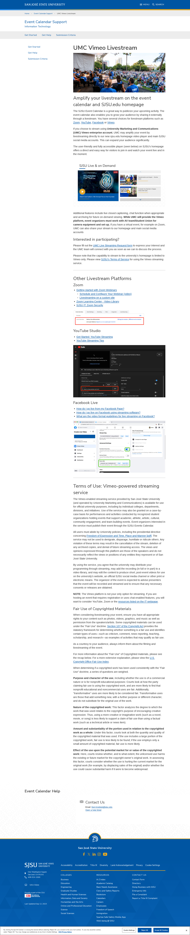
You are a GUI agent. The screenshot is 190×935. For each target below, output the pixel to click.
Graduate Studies (69, 890)
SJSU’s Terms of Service (115, 259)
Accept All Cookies (161, 930)
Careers (99, 902)
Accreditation (81, 865)
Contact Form (138, 879)
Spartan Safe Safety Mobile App (111, 917)
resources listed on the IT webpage (138, 601)
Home (27, 13)
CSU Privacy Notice (65, 932)
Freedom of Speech (105, 909)
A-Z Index (100, 879)
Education (65, 883)
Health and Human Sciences (73, 894)
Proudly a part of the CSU (35, 892)
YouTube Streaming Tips (90, 340)
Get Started (31, 35)
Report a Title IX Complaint (144, 898)
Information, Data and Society (74, 898)
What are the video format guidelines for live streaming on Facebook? (115, 416)
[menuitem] (30, 35)
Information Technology (38, 26)
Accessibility (66, 865)
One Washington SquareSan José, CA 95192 (37, 873)
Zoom (76, 122)
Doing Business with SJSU (144, 887)
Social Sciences (67, 913)
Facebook (98, 122)
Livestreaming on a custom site (97, 297)
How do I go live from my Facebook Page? (100, 408)
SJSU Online (34, 885)
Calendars (100, 898)
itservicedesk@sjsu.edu (101, 806)
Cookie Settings (152, 865)
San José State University (45, 4)
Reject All (144, 930)
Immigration (101, 913)
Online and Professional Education (76, 906)
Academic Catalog (104, 883)
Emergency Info (139, 890)
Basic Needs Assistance (106, 887)
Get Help (46, 35)
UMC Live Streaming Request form (112, 245)
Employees (101, 906)
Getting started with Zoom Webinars (96, 290)
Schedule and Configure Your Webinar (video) (106, 293)
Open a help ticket (93, 809)
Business (65, 879)
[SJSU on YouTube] (105, 854)
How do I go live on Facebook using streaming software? (108, 412)
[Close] (186, 930)
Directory (136, 883)
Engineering (66, 887)
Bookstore (101, 894)
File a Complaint (139, 894)
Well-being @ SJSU (105, 920)
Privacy (139, 865)
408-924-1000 (34, 877)
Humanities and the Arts (72, 902)
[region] (95, 930)
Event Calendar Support (43, 13)
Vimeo (110, 122)
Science (64, 909)
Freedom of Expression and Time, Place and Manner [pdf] (119, 535)
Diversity (104, 865)
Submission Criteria (66, 35)
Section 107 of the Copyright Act (125, 626)
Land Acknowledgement (122, 865)
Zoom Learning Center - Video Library (97, 301)
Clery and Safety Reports (107, 890)
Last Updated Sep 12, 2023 (36, 904)
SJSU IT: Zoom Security (89, 305)
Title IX (93, 865)
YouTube (86, 122)
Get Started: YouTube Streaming (94, 336)
